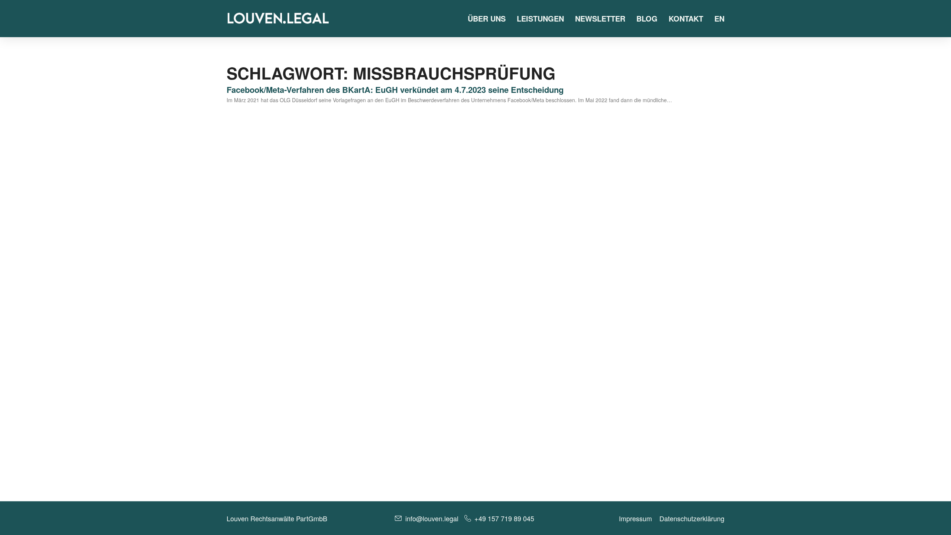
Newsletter (600, 18)
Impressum (635, 518)
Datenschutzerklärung (691, 518)
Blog (647, 18)
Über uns (487, 18)
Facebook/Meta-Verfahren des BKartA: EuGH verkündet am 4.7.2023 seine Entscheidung (395, 89)
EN (719, 18)
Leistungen (540, 18)
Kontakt (686, 18)
